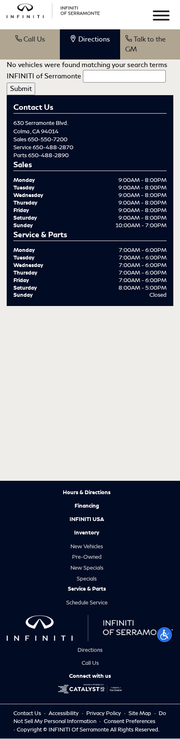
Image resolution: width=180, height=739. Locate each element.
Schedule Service (87, 602)
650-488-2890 (48, 155)
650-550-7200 (47, 139)
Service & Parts (87, 589)
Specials (87, 579)
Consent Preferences (129, 721)
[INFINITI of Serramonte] (53, 9)
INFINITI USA (86, 519)
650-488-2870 (53, 147)
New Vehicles (86, 546)
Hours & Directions (87, 492)
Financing (87, 506)
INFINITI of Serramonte (44, 76)
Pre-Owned (87, 557)
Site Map (140, 713)
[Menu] (161, 17)
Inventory (86, 532)
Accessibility (64, 713)
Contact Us (27, 713)
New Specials (86, 568)
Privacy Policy (104, 713)
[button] (164, 634)
